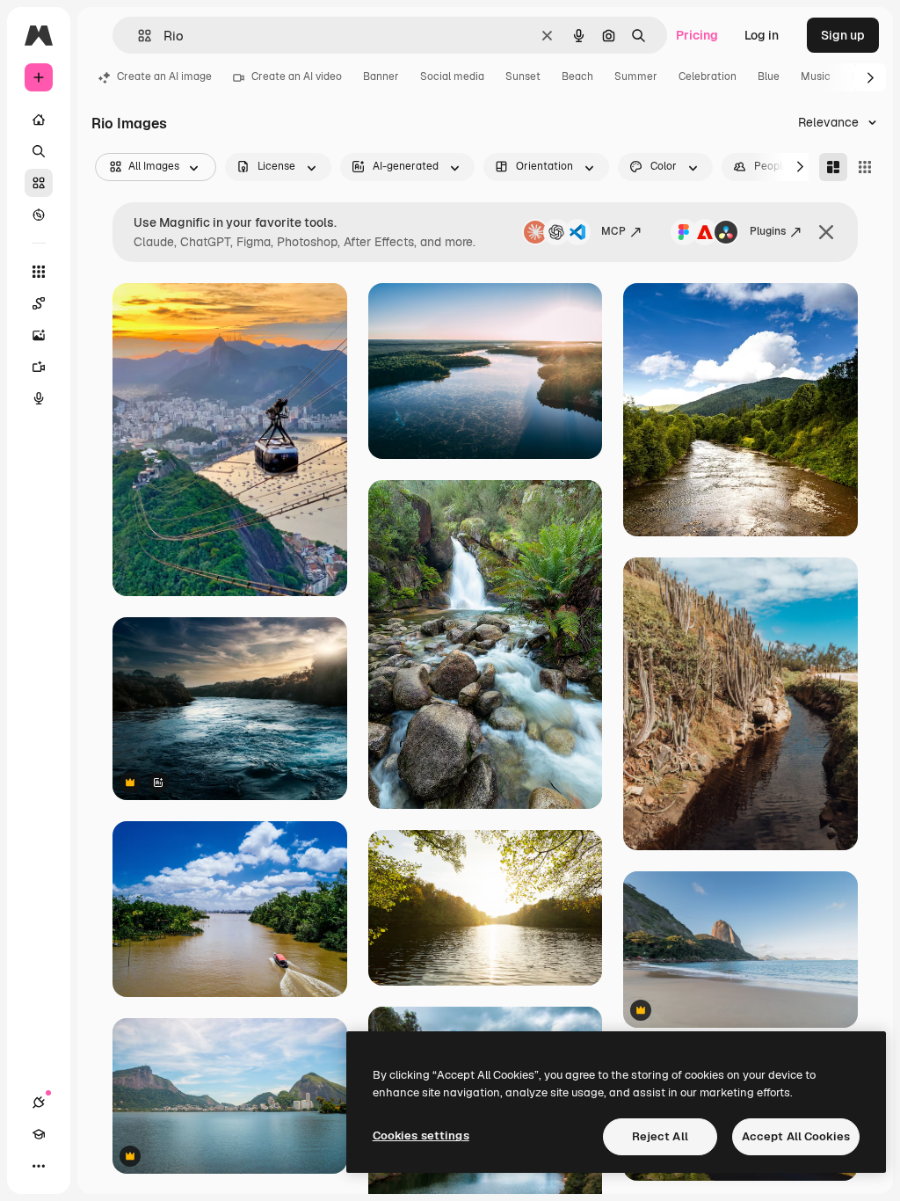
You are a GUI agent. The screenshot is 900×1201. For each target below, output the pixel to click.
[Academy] (39, 1134)
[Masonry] (833, 167)
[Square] (865, 167)
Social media (452, 76)
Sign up (843, 35)
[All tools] (39, 272)
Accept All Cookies (796, 1136)
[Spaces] (39, 303)
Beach (577, 76)
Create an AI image (164, 76)
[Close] (826, 232)
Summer (635, 76)
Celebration (708, 76)
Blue (769, 76)
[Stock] (39, 183)
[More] (39, 1166)
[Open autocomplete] (137, 35)
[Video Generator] (39, 367)
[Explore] (39, 214)
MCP (613, 231)
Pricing (697, 35)
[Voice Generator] (39, 398)
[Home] (39, 120)
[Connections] (39, 1102)
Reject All (660, 1136)
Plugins (768, 231)
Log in (761, 35)
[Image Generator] (39, 335)
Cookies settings (421, 1135)
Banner (381, 76)
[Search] (39, 151)
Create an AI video (296, 76)
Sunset (523, 76)
